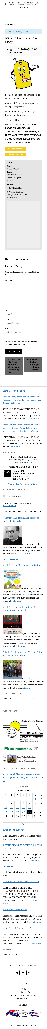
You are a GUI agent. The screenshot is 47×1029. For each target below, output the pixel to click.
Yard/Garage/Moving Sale (15, 909)
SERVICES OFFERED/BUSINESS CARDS (21, 881)
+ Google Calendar (15, 149)
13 (23, 807)
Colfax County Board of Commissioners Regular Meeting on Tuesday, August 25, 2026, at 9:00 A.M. (22, 399)
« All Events (11, 24)
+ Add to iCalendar (15, 154)
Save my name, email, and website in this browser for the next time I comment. (23, 343)
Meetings (10, 180)
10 (5, 807)
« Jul (22, 824)
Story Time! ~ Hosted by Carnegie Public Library (32, 364)
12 (17, 807)
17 (5, 812)
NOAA (29, 462)
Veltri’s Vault (9, 506)
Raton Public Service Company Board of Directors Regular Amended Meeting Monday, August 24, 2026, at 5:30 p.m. (21, 427)
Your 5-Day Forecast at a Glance (23, 484)
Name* (7, 310)
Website (8, 328)
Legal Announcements (14, 391)
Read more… (34, 418)
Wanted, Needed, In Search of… (17, 928)
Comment (8, 280)
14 (29, 807)
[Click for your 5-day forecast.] (7, 477)
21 (29, 812)
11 (11, 807)
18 (11, 812)
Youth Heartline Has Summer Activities (21, 565)
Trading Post (9, 866)
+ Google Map (12, 197)
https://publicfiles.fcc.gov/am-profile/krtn (23, 774)
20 (23, 812)
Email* (7, 319)
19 (17, 812)
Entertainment (10, 559)
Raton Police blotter (13, 830)
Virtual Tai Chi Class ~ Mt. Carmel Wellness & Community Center (14, 366)
